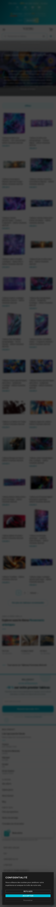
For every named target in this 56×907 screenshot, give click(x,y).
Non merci (28, 475)
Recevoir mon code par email (28, 465)
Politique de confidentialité (36, 472)
